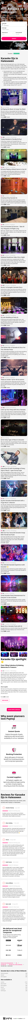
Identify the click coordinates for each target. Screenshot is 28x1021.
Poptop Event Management (7, 963)
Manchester (3, 983)
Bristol (2, 987)
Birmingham (4, 976)
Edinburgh (3, 990)
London (2, 982)
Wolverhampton (4, 973)
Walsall (2, 975)
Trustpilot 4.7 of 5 (19, 1018)
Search (19, 2)
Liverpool (3, 989)
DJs (16, 963)
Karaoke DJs (3, 964)
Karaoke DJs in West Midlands (15, 964)
